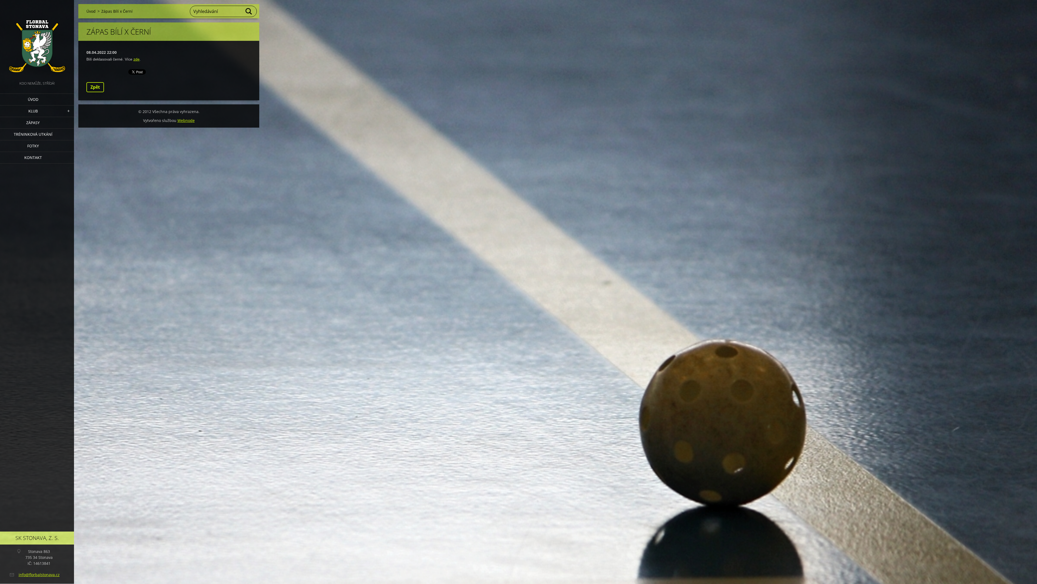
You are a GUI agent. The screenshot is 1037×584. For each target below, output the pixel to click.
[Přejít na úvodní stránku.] (37, 40)
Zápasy (33, 122)
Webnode (186, 120)
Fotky (33, 145)
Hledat (248, 11)
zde (136, 59)
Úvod (33, 99)
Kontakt (33, 157)
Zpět (95, 87)
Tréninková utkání (33, 134)
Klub (33, 111)
